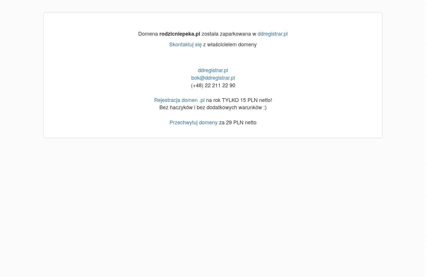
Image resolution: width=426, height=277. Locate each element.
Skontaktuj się (185, 44)
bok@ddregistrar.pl (213, 77)
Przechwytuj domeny (194, 122)
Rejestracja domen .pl (179, 99)
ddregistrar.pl (273, 33)
